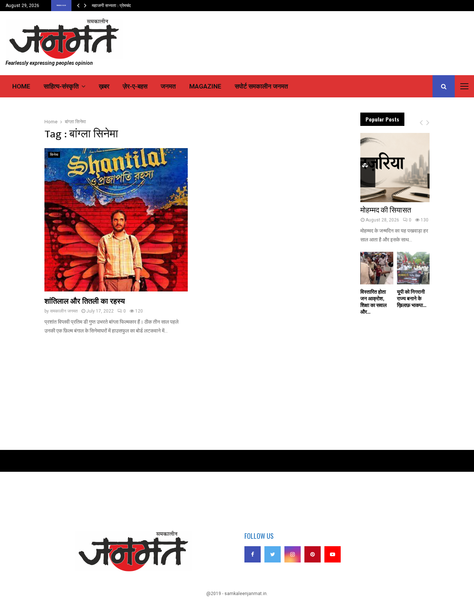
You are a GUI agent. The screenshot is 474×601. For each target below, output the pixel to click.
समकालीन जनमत (64, 311)
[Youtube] (332, 554)
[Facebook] (252, 554)
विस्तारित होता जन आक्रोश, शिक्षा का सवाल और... (373, 302)
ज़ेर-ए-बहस (135, 86)
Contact (50, 505)
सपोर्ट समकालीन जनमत (261, 86)
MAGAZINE (205, 86)
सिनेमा (54, 155)
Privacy (50, 495)
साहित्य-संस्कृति (61, 86)
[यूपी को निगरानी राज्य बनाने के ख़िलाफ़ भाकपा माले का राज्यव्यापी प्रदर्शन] (413, 268)
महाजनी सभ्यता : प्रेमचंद (111, 5)
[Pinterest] (312, 554)
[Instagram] (292, 554)
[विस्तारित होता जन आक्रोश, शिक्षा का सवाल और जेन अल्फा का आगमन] (376, 268)
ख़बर (104, 86)
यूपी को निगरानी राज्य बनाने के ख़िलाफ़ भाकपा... (411, 299)
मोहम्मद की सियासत (385, 210)
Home (21, 86)
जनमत (168, 86)
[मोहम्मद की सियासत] (395, 167)
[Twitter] (272, 554)
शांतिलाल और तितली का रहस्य (84, 301)
